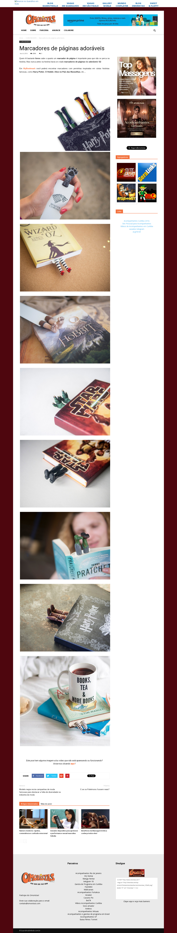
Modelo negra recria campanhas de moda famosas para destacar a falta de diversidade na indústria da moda (40, 792)
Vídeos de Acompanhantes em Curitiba (137, 226)
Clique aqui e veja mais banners (136, 901)
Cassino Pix (88, 897)
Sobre (33, 30)
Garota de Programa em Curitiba (88, 884)
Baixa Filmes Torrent (88, 919)
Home (24, 30)
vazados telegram (136, 229)
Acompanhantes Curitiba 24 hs (137, 221)
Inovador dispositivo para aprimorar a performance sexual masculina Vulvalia (64, 833)
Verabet (88, 895)
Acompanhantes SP (88, 917)
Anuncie (56, 30)
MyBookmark (29, 68)
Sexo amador (88, 906)
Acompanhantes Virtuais (88, 911)
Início (21, 38)
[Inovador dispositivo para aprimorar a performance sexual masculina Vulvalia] (64, 819)
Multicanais (88, 889)
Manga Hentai (88, 878)
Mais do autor (46, 804)
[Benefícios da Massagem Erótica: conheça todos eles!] (95, 819)
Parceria (44, 30)
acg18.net (137, 231)
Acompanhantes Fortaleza (88, 892)
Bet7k (88, 900)
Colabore (69, 30)
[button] (154, 31)
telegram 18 (88, 881)
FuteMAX (88, 887)
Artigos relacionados (29, 804)
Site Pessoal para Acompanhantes (136, 223)
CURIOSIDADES (31, 38)
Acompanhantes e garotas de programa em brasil (88, 914)
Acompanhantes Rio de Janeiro (88, 873)
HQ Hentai (88, 876)
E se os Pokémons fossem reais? (94, 789)
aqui (73, 763)
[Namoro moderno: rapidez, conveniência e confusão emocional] (33, 819)
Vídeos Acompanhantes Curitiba (88, 903)
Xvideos (88, 908)
